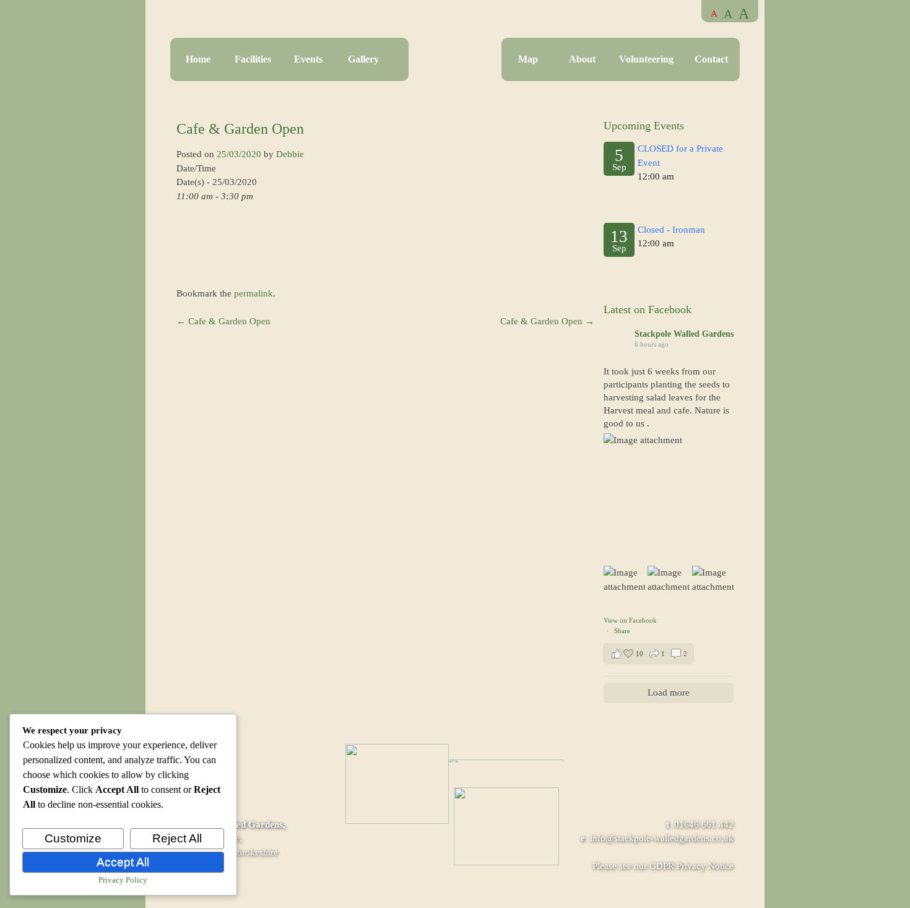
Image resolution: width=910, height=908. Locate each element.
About (582, 59)
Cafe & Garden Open (223, 321)
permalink (253, 293)
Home (198, 59)
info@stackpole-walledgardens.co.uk (662, 838)
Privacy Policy (122, 879)
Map (528, 59)
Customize (73, 838)
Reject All (177, 838)
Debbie (290, 154)
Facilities (253, 59)
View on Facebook (630, 620)
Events (308, 59)
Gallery (363, 59)
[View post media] (669, 498)
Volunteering (646, 59)
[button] (648, 654)
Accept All (123, 861)
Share (622, 630)
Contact (711, 59)
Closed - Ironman (671, 230)
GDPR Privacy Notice (691, 866)
